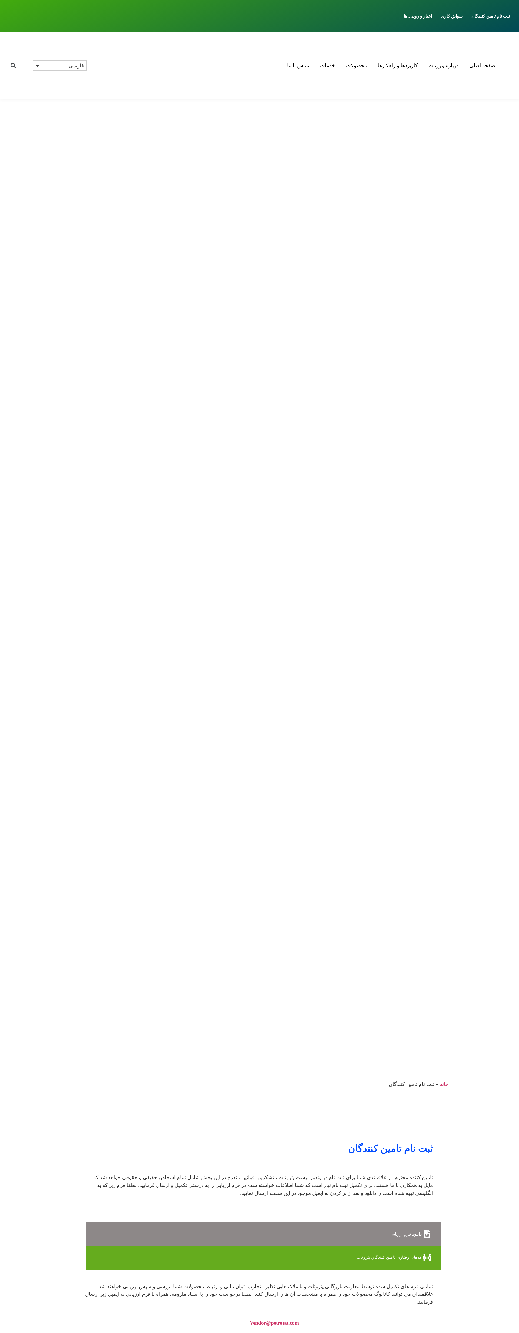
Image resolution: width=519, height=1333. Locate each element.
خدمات (327, 65)
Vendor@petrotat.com (274, 1323)
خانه (444, 1084)
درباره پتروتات (443, 65)
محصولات (356, 65)
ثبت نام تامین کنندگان (490, 16)
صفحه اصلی (482, 65)
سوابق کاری (452, 16)
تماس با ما (298, 65)
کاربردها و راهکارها (398, 65)
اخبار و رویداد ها (418, 16)
